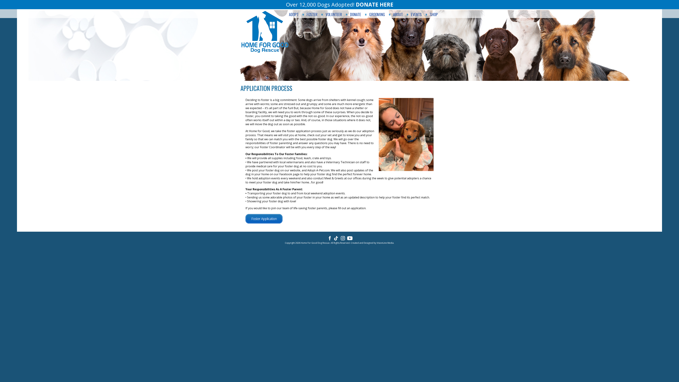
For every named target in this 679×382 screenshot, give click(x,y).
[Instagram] (343, 238)
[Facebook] (329, 238)
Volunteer (334, 14)
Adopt (293, 14)
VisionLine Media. (385, 242)
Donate (355, 14)
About (398, 14)
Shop (434, 14)
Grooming (377, 14)
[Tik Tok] (336, 238)
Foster (312, 14)
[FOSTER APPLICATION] (265, 220)
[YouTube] (350, 238)
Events (416, 14)
